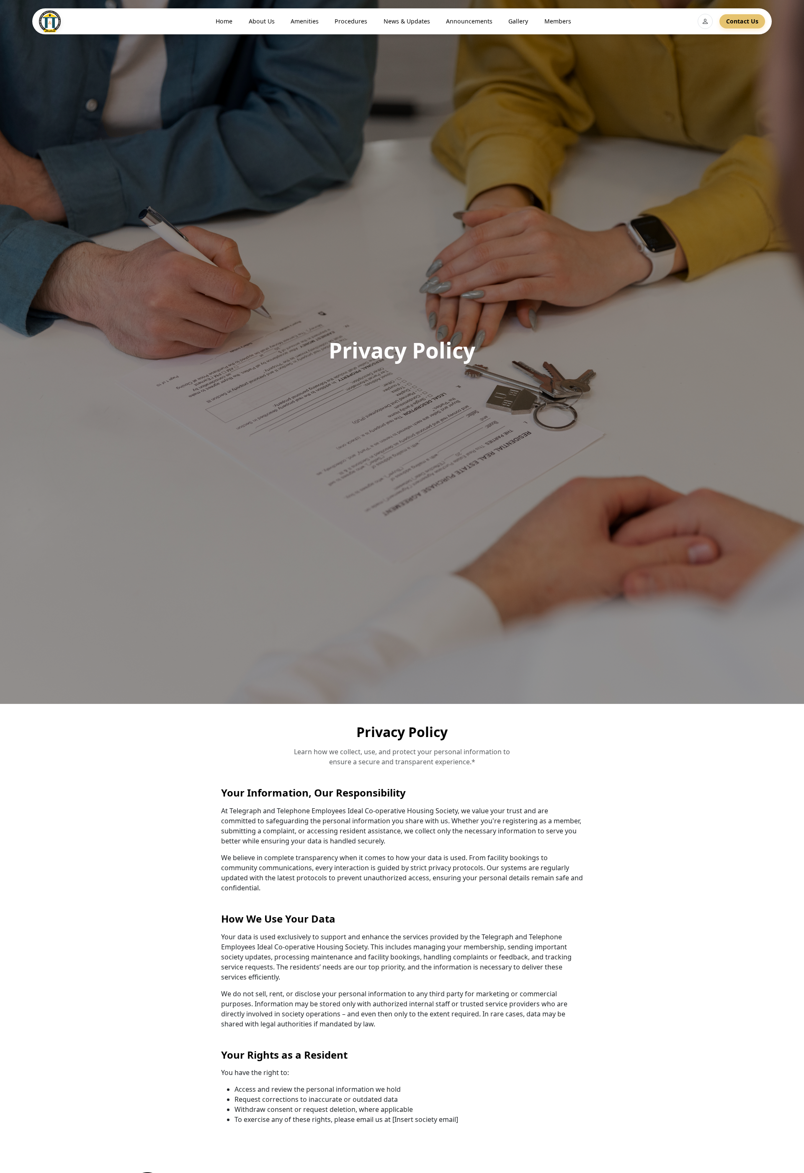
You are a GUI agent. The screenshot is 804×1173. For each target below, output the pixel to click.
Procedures (351, 21)
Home (224, 21)
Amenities (305, 21)
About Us (262, 21)
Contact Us (742, 21)
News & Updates (407, 21)
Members (557, 21)
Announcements (469, 21)
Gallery (518, 21)
